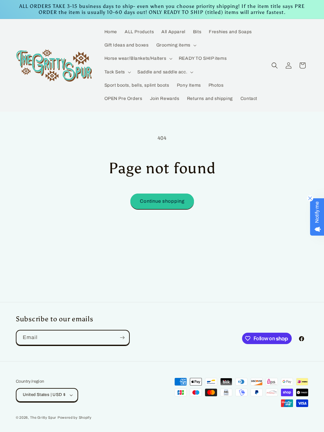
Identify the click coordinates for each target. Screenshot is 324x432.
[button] (176, 45)
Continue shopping (162, 201)
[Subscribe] (122, 337)
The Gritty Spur (43, 417)
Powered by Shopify (75, 417)
